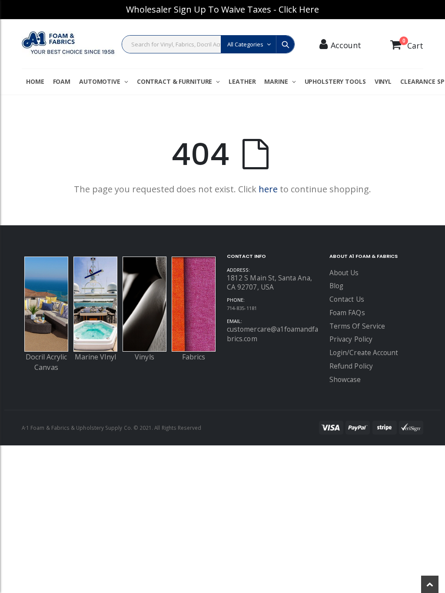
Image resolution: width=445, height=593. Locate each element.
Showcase (345, 379)
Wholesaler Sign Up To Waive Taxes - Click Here (222, 9)
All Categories (245, 44)
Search (285, 44)
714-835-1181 (242, 308)
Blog (336, 285)
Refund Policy (351, 366)
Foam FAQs (347, 312)
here (268, 189)
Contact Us (346, 299)
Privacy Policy (350, 339)
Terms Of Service (357, 326)
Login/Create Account (363, 352)
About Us (344, 272)
